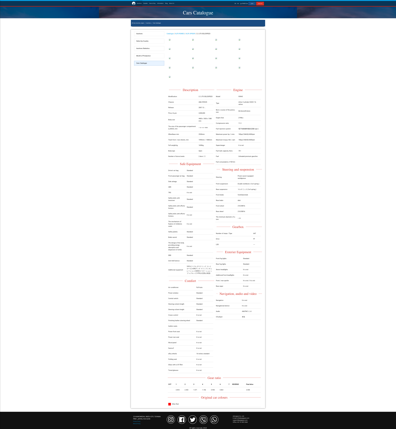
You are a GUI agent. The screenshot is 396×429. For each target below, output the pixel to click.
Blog (166, 3)
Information (160, 3)
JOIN (252, 3)
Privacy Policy (136, 421)
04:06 (243, 3)
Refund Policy (137, 423)
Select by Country (142, 41)
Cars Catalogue (141, 63)
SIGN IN (260, 3)
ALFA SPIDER (190, 34)
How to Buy (152, 3)
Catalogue (170, 34)
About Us (171, 3)
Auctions (139, 3)
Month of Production (143, 56)
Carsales (145, 3)
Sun (247, 3)
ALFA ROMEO (179, 34)
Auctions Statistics (143, 48)
